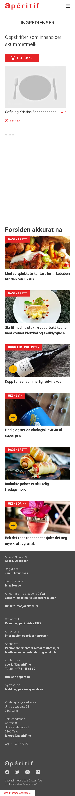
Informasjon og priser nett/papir (26, 635)
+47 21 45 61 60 (25, 668)
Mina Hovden (13, 585)
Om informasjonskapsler (21, 606)
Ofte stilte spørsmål (18, 677)
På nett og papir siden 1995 (23, 623)
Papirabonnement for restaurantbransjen (32, 648)
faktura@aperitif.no (18, 735)
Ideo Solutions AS (26, 784)
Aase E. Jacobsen (16, 560)
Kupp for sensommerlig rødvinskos (33, 381)
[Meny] (68, 6)
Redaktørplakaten (44, 597)
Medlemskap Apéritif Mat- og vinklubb (30, 652)
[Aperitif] (22, 6)
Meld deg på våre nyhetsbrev (24, 689)
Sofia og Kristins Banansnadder (30, 112)
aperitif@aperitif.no (18, 664)
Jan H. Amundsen (16, 573)
